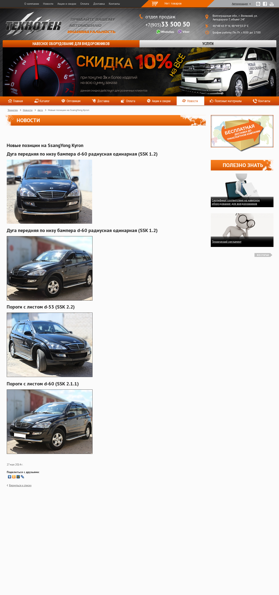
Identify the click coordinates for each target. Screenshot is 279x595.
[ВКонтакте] (10, 476)
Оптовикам (73, 101)
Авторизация (240, 3)
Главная (18, 101)
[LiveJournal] (22, 476)
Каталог (45, 101)
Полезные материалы (228, 101)
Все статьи (263, 255)
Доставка (99, 4)
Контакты (114, 4)
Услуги (207, 43)
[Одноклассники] (14, 476)
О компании (31, 4)
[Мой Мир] (18, 476)
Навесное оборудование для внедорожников (71, 43)
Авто (40, 110)
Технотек (13, 110)
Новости (48, 4)
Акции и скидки (66, 4)
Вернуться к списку (20, 485)
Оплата (84, 4)
